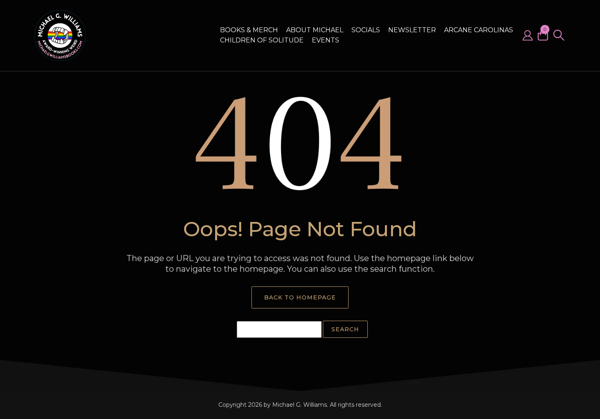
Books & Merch (249, 30)
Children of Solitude (262, 40)
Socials (365, 30)
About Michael (314, 30)
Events (325, 40)
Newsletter (412, 30)
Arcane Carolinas (478, 30)
